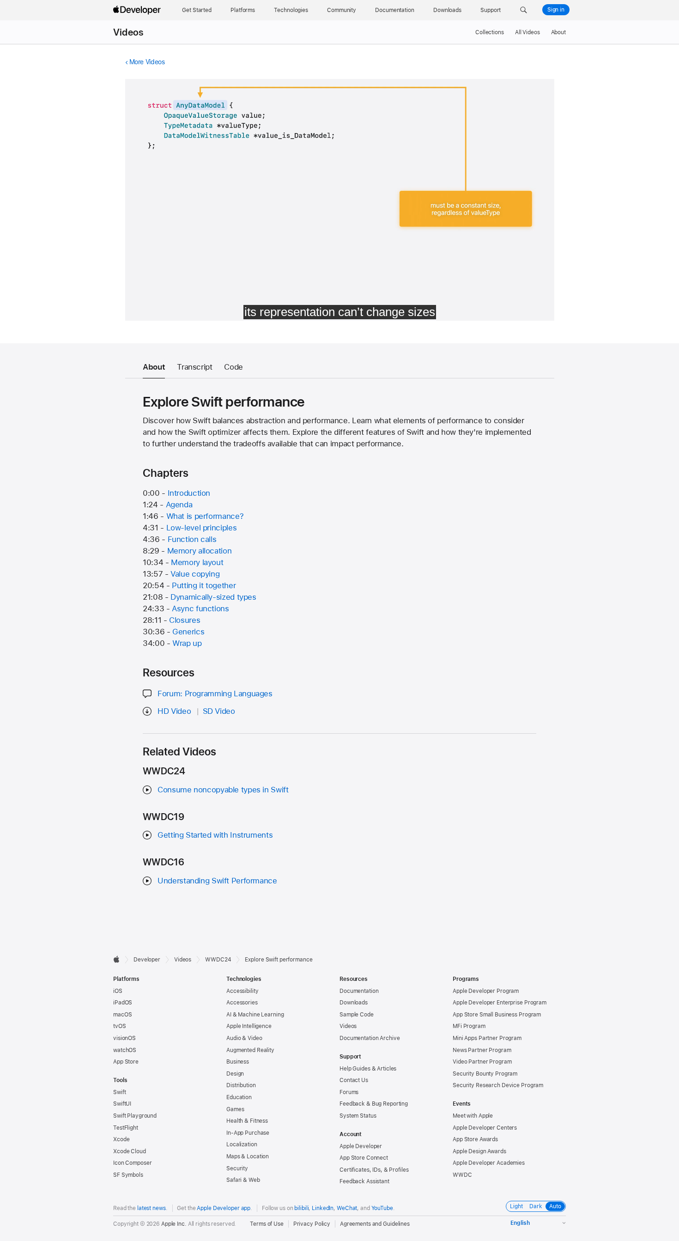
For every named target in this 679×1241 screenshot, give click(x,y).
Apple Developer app (223, 1208)
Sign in (555, 9)
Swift (119, 1092)
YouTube (382, 1208)
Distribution (241, 1085)
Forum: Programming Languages (215, 693)
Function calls (192, 539)
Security (237, 1168)
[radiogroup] (536, 1206)
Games (235, 1109)
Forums (349, 1092)
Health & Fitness (247, 1121)
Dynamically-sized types (213, 597)
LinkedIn (322, 1208)
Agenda (179, 504)
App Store (126, 1061)
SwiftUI (122, 1104)
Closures (184, 620)
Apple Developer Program (486, 991)
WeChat (347, 1208)
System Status (358, 1116)
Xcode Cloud (129, 1151)
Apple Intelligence (249, 1026)
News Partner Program (482, 1050)
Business (237, 1061)
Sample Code (357, 1014)
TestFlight (125, 1128)
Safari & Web (243, 1180)
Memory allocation (199, 550)
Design (235, 1074)
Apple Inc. (174, 1224)
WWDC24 (218, 959)
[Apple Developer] (138, 10)
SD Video (219, 711)
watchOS (124, 1050)
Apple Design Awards (479, 1151)
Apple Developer (361, 1146)
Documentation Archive (370, 1038)
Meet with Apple (473, 1116)
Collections (489, 32)
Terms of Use (267, 1224)
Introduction (189, 493)
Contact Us (354, 1080)
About (558, 32)
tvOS (119, 1026)
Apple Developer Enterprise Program (499, 1002)
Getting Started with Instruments (215, 835)
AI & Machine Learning (255, 1014)
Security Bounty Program (485, 1074)
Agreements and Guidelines (375, 1224)
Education (239, 1097)
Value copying (194, 573)
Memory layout (197, 562)
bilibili (301, 1208)
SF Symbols (128, 1175)
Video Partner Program (482, 1061)
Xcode (121, 1139)
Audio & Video (244, 1038)
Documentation (359, 991)
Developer (146, 959)
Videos (128, 32)
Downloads (354, 1002)
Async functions (200, 608)
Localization (241, 1144)
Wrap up (186, 643)
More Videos (147, 62)
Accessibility (242, 991)
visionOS (124, 1038)
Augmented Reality (250, 1050)
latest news (151, 1208)
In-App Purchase (247, 1133)
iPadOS (122, 1002)
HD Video (174, 711)
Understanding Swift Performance (217, 880)
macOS (122, 1014)
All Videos (527, 32)
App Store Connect (364, 1158)
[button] (523, 10)
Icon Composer (132, 1163)
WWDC (462, 1175)
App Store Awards (475, 1139)
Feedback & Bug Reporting (374, 1104)
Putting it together (204, 585)
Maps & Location (247, 1156)
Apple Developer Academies (489, 1163)
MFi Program (469, 1026)
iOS (117, 991)
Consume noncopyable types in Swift (223, 789)
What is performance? (205, 516)
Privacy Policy (311, 1224)
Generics (188, 631)
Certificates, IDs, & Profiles (374, 1170)
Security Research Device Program (498, 1085)
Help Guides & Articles (368, 1068)
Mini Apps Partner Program (487, 1038)
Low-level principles (201, 527)
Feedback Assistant (364, 1181)
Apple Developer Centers (485, 1128)
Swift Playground (135, 1116)
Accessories (242, 1002)
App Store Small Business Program (497, 1014)
